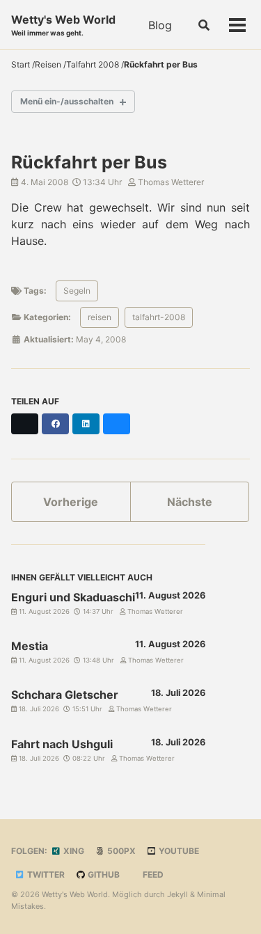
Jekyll (177, 894)
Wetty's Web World (63, 25)
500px (120, 851)
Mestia (29, 646)
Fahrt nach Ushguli (62, 744)
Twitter (45, 874)
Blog (160, 25)
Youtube (178, 851)
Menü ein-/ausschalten (66, 101)
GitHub (103, 874)
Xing (72, 851)
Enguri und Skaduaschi (73, 597)
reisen (99, 317)
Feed (152, 874)
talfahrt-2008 (158, 317)
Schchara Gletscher (64, 695)
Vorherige (70, 502)
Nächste (189, 502)
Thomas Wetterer (170, 182)
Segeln (76, 290)
